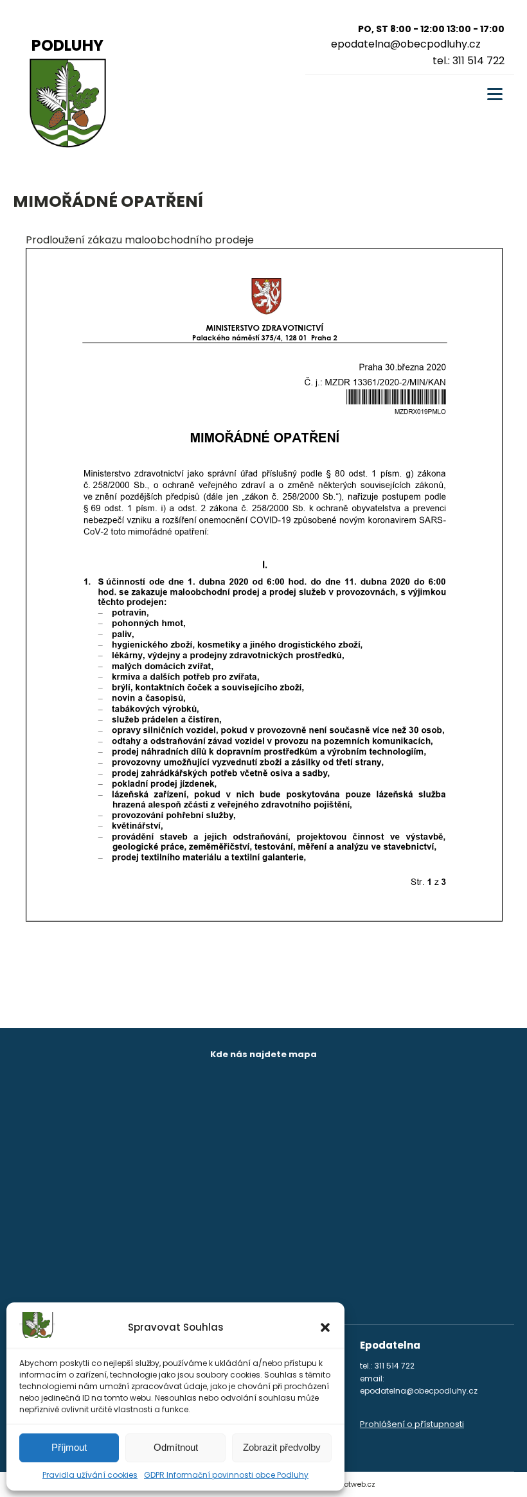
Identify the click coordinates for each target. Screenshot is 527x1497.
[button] (325, 1327)
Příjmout (69, 1447)
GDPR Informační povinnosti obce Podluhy (226, 1474)
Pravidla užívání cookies (90, 1474)
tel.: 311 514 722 (469, 60)
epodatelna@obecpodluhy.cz (406, 44)
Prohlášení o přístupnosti (412, 1424)
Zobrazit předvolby (282, 1447)
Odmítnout (176, 1447)
